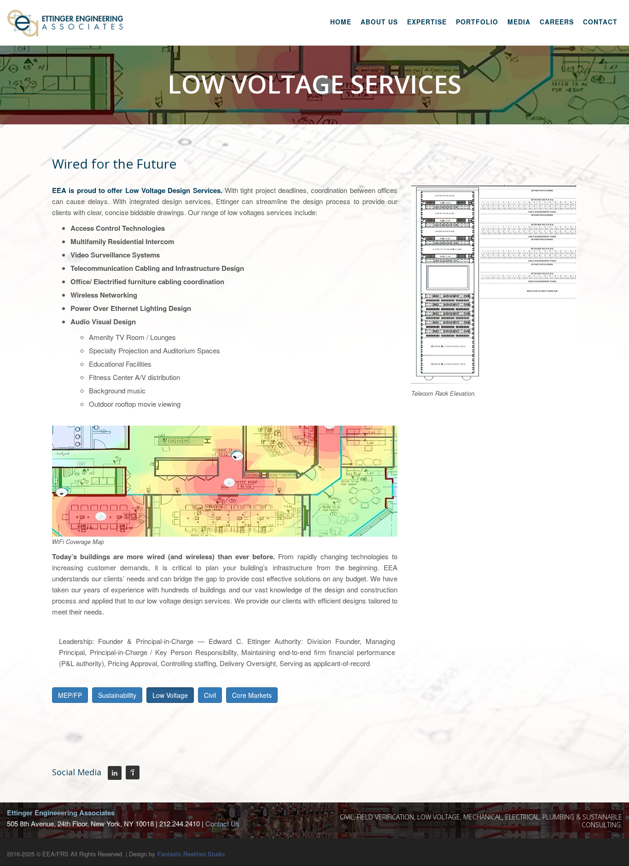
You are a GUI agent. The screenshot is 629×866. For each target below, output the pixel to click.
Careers (557, 21)
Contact (600, 21)
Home (340, 21)
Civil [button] (210, 695)
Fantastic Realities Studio (191, 853)
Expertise (427, 21)
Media (518, 21)
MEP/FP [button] (70, 695)
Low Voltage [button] (170, 695)
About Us (379, 21)
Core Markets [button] (252, 695)
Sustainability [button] (117, 695)
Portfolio (477, 21)
